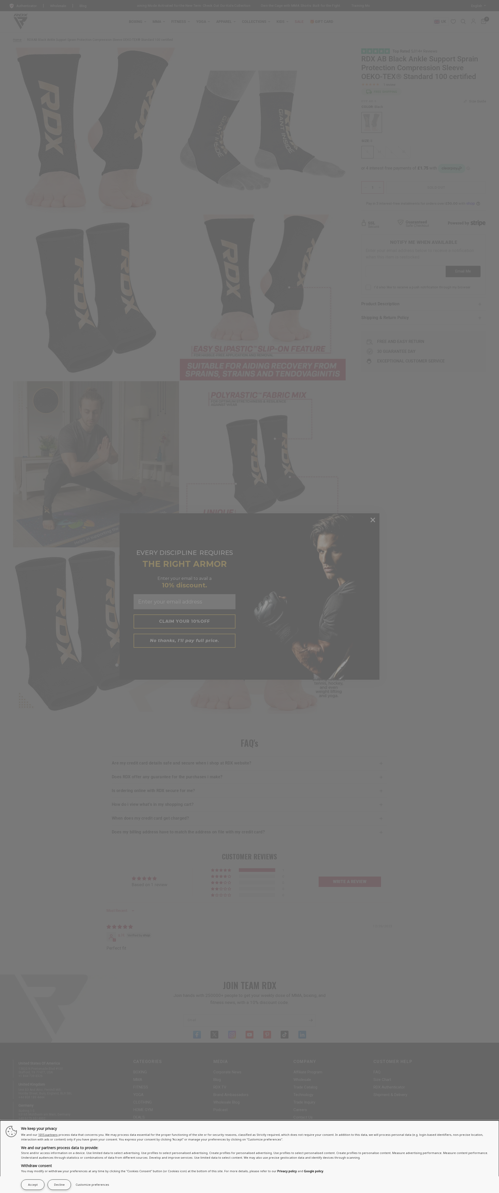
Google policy (313, 1171)
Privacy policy (287, 1171)
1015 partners (48, 1134)
